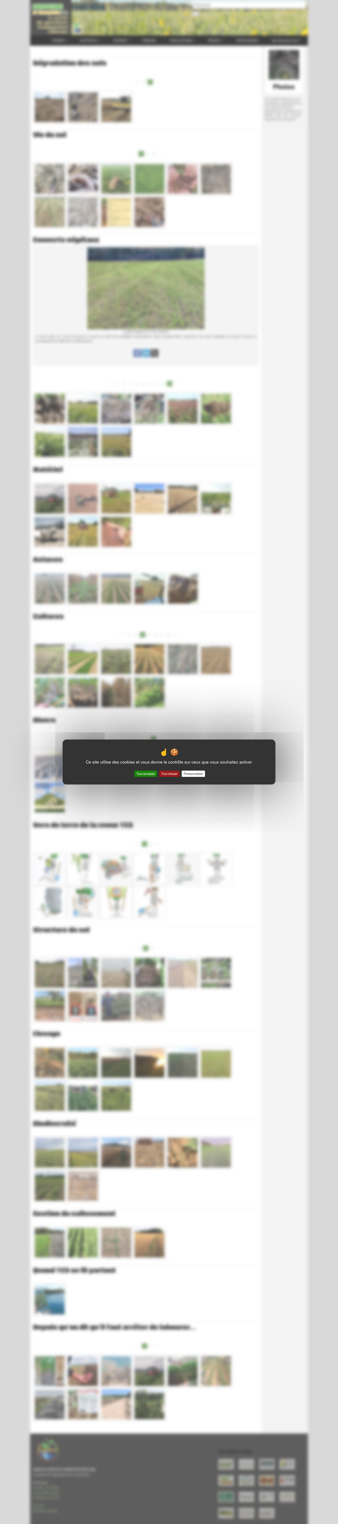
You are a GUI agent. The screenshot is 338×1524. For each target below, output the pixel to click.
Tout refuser (169, 773)
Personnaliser (193, 773)
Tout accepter (145, 773)
